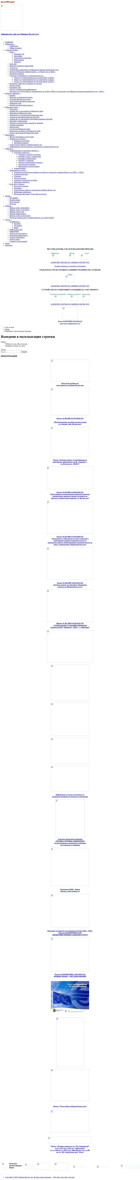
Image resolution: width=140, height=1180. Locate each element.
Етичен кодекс (15, 85)
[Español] (14, 2)
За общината (14, 222)
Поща (7, 243)
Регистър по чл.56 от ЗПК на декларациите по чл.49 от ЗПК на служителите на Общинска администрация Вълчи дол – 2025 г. (57, 91)
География (18, 226)
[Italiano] (10, 2)
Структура (14, 68)
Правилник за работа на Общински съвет (25, 131)
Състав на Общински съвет (20, 129)
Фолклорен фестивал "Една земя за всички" (30, 194)
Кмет (11, 52)
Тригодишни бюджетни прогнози (22, 101)
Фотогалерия (14, 202)
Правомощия (19, 60)
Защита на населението (18, 233)
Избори (8, 206)
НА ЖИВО (14, 198)
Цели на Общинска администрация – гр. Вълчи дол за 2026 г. (32, 72)
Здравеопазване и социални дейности (24, 151)
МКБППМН (14, 231)
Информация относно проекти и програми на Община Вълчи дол (34, 147)
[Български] (4, 2)
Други (7, 220)
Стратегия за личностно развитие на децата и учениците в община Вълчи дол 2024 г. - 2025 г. (49, 172)
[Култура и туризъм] (24, 184)
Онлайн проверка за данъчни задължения (70, 266)
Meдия (7, 196)
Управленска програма (22, 58)
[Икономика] (15, 135)
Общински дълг (16, 103)
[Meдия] (11, 196)
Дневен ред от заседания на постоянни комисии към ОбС (31, 119)
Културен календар (21, 186)
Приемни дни (19, 54)
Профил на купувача (17, 139)
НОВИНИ (9, 42)
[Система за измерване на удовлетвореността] (44, 76)
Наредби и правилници (18, 121)
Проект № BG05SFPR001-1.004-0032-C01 (70, 974)
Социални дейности (21, 153)
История (17, 224)
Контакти (8, 245)
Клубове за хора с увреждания (29, 156)
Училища (17, 176)
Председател (14, 127)
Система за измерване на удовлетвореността (26, 76)
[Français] (6, 2)
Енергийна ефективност (19, 235)
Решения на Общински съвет (20, 113)
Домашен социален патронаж (29, 155)
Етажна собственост (17, 237)
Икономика (9, 135)
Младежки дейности (21, 182)
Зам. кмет (13, 64)
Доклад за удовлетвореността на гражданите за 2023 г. (34, 80)
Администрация (11, 50)
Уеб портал (14, 109)
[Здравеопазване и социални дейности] (39, 151)
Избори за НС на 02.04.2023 (20, 216)
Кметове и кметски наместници (21, 66)
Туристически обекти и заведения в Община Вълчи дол (35, 190)
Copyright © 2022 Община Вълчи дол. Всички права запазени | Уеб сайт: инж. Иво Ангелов (39, 1177)
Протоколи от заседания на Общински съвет (26, 115)
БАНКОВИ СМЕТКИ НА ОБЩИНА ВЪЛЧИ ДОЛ (70, 262)
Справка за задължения (18, 241)
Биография (18, 56)
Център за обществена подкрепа (30, 162)
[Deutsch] (8, 2)
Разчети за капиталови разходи (21, 105)
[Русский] (12, 2)
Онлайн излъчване (17, 125)
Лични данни (15, 239)
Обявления (9, 44)
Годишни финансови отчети (20, 99)
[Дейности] (13, 149)
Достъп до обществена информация (23, 89)
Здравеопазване (20, 168)
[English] (2, 2)
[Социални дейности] (30, 153)
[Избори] (12, 206)
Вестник (13, 204)
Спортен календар (21, 174)
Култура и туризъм (17, 184)
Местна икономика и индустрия (22, 137)
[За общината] (20, 222)
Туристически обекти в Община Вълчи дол (26, 145)
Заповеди (17, 62)
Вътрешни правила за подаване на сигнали (26, 83)
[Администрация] (18, 50)
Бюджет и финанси (12, 93)
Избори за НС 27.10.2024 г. (20, 210)
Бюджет (12, 95)
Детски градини (20, 178)
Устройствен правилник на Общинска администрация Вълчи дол (34, 70)
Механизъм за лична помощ (28, 166)
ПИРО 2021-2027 (16, 229)
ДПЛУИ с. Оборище (26, 160)
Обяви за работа (16, 48)
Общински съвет (11, 107)
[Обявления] (14, 44)
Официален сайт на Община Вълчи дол (20, 34)
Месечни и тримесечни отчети (21, 97)
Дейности (9, 149)
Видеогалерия (15, 200)
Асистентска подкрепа (26, 164)
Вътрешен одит (15, 87)
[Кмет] (14, 52)
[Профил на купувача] (26, 139)
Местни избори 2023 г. (18, 214)
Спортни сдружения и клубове (25, 180)
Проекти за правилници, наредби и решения (26, 123)
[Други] (11, 220)
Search (3, 350)
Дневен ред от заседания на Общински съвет (26, 111)
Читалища (18, 188)
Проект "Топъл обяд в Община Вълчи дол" (70, 1106)
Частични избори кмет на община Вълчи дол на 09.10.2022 (32, 218)
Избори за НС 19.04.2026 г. (20, 208)
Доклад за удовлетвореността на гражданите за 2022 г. (34, 78)
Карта (16, 228)
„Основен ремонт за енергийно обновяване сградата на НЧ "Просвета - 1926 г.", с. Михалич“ (70, 625)
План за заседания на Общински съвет (24, 133)
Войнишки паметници (22, 192)
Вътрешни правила (17, 74)
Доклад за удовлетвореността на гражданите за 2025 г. (34, 82)
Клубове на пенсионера (27, 158)
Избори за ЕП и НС (17, 212)
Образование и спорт (17, 170)
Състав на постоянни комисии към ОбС (24, 117)
